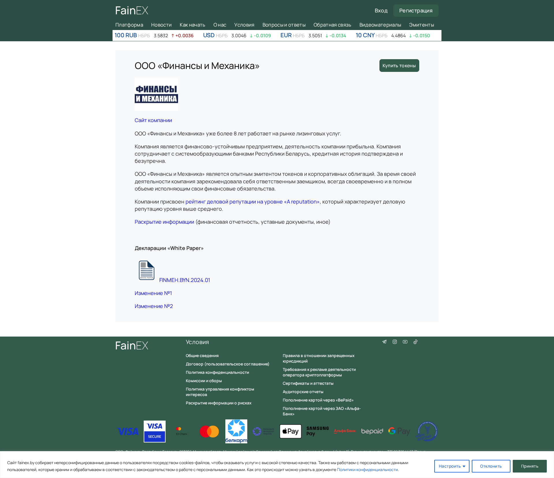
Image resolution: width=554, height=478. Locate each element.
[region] (277, 464)
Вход (381, 10)
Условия (244, 24)
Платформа (129, 24)
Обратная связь (332, 24)
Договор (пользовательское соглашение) (227, 364)
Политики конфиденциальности (367, 469)
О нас (220, 24)
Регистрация (416, 10)
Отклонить (491, 466)
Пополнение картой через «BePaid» (318, 400)
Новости (161, 24)
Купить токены (399, 65)
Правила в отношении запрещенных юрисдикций (319, 358)
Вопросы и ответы (284, 24)
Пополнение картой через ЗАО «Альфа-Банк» (322, 411)
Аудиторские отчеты (303, 391)
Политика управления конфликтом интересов (220, 391)
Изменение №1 (153, 293)
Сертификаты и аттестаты (308, 383)
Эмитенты (421, 24)
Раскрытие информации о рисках (219, 403)
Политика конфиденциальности (217, 372)
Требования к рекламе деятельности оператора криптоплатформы (319, 372)
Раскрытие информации (164, 221)
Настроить (450, 466)
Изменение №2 (154, 306)
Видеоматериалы (380, 24)
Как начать (192, 24)
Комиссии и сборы (204, 380)
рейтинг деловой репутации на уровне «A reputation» (253, 201)
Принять (530, 466)
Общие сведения (202, 355)
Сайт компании (153, 120)
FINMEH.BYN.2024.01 (184, 280)
